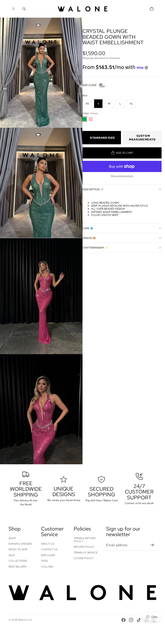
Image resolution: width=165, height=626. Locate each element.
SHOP (12, 538)
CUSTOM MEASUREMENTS (142, 137)
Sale (12, 555)
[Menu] (13, 9)
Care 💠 (87, 228)
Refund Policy (84, 547)
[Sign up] (152, 545)
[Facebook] (123, 620)
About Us (47, 544)
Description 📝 (93, 189)
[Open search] (24, 9)
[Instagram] (131, 620)
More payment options (122, 175)
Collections (18, 561)
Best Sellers (17, 566)
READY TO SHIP (18, 549)
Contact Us (49, 549)
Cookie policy (84, 558)
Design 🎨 (89, 238)
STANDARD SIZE (102, 138)
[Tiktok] (138, 620)
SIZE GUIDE (89, 85)
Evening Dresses (20, 544)
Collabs (47, 566)
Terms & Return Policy (84, 540)
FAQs (44, 561)
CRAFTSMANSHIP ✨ (95, 247)
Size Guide (48, 555)
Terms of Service (86, 552)
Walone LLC (25, 619)
